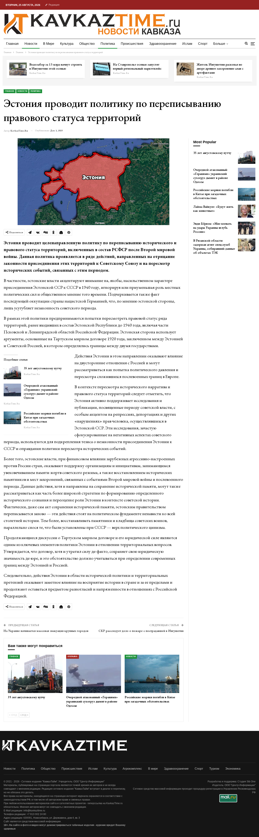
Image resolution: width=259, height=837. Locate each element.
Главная (12, 43)
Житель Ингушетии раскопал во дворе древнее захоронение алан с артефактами (220, 68)
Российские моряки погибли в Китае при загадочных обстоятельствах (45, 417)
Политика (108, 43)
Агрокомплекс (132, 768)
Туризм (214, 768)
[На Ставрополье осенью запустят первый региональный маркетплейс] (101, 69)
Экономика (232, 768)
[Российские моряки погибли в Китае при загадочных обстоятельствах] (12, 417)
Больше (219, 43)
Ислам (187, 43)
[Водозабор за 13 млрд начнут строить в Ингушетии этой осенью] (18, 69)
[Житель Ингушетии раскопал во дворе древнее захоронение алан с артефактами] (185, 69)
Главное (9, 91)
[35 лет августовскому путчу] (12, 372)
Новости (30, 43)
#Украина (72, 656)
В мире (48, 43)
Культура (66, 43)
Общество (87, 43)
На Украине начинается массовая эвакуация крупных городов (46, 631)
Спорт (202, 43)
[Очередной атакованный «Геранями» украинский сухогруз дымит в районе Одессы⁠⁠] (12, 390)
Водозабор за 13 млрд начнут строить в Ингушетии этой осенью (55, 66)
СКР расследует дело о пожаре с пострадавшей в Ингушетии (141, 631)
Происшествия (132, 43)
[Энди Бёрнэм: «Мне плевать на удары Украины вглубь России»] (246, 228)
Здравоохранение (162, 43)
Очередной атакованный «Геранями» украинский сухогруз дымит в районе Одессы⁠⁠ (41, 391)
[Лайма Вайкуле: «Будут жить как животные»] (246, 211)
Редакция (54, 4)
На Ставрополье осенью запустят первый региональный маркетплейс (137, 66)
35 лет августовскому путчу (43, 368)
